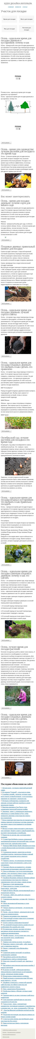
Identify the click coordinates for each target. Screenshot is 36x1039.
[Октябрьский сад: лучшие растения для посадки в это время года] (18, 466)
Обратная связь (6, 1036)
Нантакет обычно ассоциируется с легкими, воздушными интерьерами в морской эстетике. (16, 868)
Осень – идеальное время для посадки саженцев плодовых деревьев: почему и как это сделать (16, 574)
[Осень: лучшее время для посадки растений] (18, 696)
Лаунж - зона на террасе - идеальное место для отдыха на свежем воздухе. (17, 913)
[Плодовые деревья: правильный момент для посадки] (18, 293)
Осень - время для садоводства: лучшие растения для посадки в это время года (17, 151)
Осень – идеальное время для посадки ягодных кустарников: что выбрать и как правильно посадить (17, 500)
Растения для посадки (26, 29)
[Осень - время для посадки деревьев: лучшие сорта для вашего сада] (18, 237)
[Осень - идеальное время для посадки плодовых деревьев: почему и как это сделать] (18, 768)
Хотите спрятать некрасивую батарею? (16, 923)
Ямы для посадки (9, 29)
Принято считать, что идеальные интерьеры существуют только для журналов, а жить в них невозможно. (16, 863)
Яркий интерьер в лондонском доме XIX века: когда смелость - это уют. (17, 979)
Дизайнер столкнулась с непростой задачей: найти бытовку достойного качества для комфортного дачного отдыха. (16, 984)
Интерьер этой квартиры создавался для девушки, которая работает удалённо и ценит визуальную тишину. (15, 803)
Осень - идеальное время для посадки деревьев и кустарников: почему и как (16, 40)
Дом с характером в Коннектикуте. (14, 989)
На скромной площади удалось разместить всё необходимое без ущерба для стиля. (17, 926)
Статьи (25, 7)
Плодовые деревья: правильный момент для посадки (18, 247)
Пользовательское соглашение (14, 1032)
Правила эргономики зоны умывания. (15, 916)
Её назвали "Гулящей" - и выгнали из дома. (16, 792)
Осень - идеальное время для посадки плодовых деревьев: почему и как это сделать (16, 716)
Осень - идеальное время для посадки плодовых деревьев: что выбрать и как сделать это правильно (16, 366)
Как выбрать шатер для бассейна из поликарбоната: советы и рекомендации (14, 958)
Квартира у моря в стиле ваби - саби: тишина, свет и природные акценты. (17, 945)
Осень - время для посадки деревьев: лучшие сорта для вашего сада (15, 203)
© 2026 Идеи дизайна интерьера (10, 1030)
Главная (11, 7)
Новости (18, 7)
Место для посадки (27, 19)
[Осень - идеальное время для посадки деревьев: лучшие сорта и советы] (18, 345)
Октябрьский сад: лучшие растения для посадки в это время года (15, 440)
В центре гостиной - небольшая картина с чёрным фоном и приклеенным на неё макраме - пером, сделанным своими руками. (17, 972)
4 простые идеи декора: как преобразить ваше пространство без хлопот (17, 1020)
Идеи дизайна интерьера (18, 3)
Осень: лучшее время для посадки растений (14, 648)
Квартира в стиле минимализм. (13, 884)
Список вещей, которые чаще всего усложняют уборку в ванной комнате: (17, 919)
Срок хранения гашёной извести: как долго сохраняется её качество (16, 1001)
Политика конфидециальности (9, 1034)
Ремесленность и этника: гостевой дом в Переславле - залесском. (15, 887)
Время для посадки (9, 19)
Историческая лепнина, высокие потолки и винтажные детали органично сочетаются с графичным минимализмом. (16, 931)
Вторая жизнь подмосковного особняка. (16, 976)
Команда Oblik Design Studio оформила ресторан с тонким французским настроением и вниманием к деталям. (18, 848)
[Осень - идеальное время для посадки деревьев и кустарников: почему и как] (18, 107)
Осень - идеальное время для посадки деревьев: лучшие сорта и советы (16, 312)
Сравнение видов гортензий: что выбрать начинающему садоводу (15, 954)
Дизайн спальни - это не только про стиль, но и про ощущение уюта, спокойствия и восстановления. (17, 937)
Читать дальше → (6, 142)
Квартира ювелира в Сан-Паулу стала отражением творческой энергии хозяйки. (14, 808)
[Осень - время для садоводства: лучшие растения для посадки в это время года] (18, 180)
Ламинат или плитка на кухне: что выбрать (17, 942)
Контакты (5, 1032)
